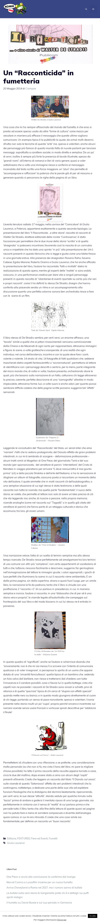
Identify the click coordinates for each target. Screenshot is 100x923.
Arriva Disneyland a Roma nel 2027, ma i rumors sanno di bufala (44, 887)
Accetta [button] (92, 916)
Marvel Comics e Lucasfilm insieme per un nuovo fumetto (40, 882)
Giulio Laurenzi (16, 843)
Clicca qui (61, 920)
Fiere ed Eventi (39, 838)
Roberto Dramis (40, 262)
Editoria (11, 838)
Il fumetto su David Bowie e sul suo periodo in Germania (39, 902)
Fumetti (53, 838)
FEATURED (23, 838)
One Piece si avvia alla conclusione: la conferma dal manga (41, 876)
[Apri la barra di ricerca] (86, 9)
